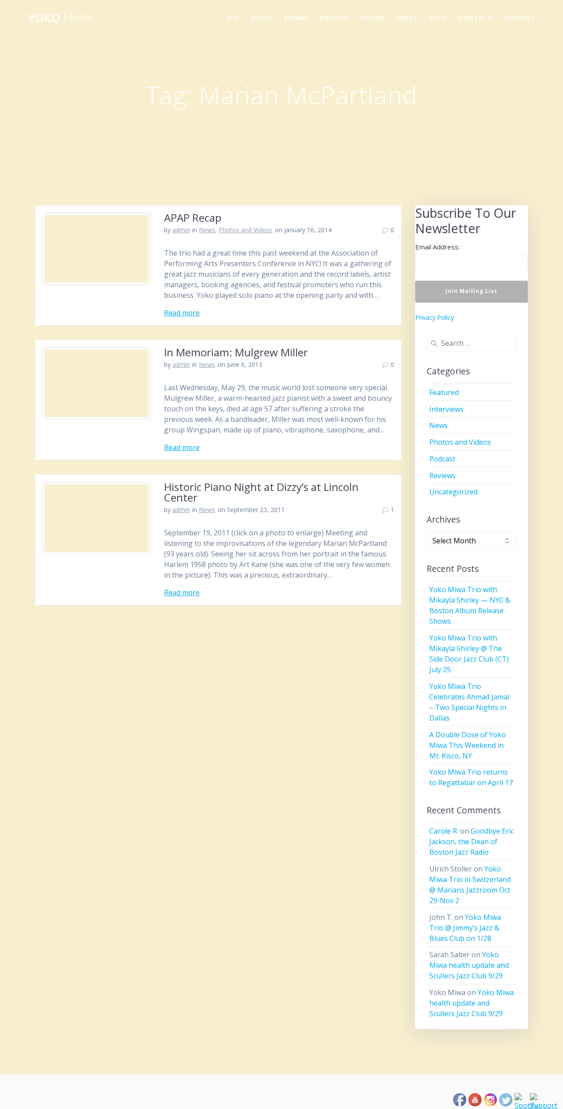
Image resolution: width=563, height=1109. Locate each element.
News (207, 230)
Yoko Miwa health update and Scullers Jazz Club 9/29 (469, 965)
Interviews (446, 409)
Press (407, 18)
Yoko (60, 18)
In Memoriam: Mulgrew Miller (236, 352)
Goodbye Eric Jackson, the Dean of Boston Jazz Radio (471, 841)
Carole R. (443, 831)
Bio (232, 18)
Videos (372, 18)
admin (181, 230)
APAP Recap (192, 217)
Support (519, 18)
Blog (438, 18)
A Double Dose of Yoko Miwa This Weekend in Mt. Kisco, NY (467, 745)
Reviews (442, 475)
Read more (182, 313)
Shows (296, 18)
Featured (444, 392)
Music (261, 18)
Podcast (442, 459)
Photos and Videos (245, 230)
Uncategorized (453, 492)
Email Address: (437, 246)
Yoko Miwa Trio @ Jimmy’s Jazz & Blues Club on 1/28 (465, 927)
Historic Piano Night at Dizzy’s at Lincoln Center (261, 492)
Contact (475, 18)
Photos (334, 18)
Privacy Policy (434, 317)
